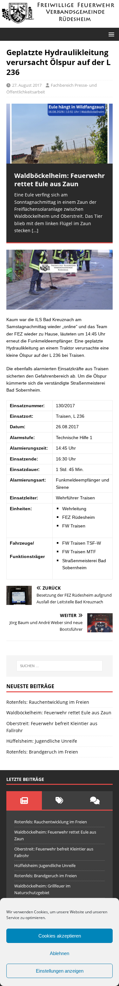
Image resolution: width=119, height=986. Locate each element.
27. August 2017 (27, 85)
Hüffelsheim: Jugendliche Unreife (41, 741)
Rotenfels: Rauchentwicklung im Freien (47, 702)
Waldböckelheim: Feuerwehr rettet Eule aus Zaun (58, 713)
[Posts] (24, 800)
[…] (35, 230)
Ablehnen (59, 953)
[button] (110, 34)
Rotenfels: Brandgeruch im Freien (42, 752)
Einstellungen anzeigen (59, 971)
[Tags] (59, 800)
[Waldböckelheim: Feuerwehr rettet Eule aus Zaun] (59, 134)
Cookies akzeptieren (59, 935)
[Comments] (95, 800)
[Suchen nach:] (60, 665)
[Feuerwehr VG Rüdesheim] (59, 24)
